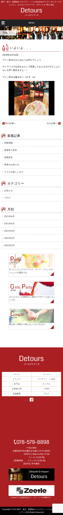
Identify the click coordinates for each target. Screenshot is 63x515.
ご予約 (46, 389)
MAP (47, 451)
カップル (46, 384)
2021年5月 (9, 223)
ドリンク (17, 379)
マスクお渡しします (13, 172)
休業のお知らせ (11, 164)
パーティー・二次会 (46, 379)
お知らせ (8, 190)
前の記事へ (10, 123)
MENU (31, 23)
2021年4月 (9, 231)
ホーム (17, 374)
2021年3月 (9, 238)
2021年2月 (9, 245)
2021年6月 (9, 216)
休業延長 (8, 157)
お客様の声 (17, 389)
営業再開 (8, 143)
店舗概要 (17, 393)
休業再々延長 (10, 150)
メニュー (46, 374)
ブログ (7, 197)
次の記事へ (52, 123)
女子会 (17, 384)
